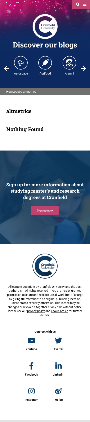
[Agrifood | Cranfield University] (45, 63)
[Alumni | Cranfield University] (69, 63)
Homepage (13, 91)
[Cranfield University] (45, 15)
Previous (7, 68)
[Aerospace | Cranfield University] (21, 63)
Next (83, 68)
